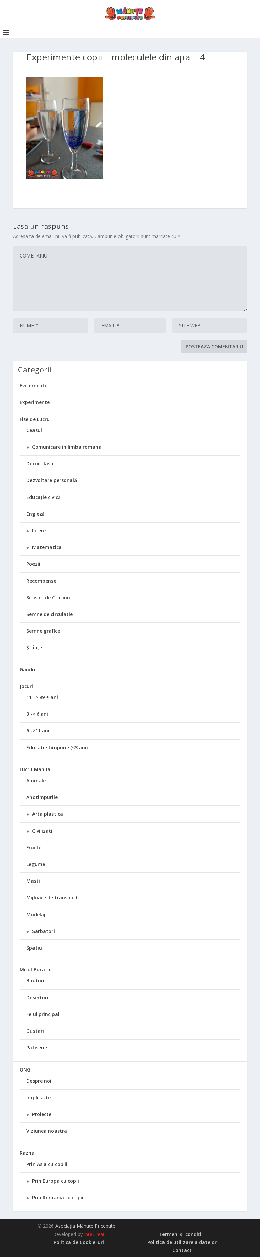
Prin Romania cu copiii (58, 1197)
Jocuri (26, 686)
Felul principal (42, 1014)
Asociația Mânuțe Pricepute (85, 1226)
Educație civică (43, 497)
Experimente (35, 402)
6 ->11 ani (37, 730)
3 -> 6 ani (37, 714)
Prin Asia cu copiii (46, 1164)
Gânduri (29, 669)
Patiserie (36, 1047)
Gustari (35, 1031)
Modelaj (35, 914)
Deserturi (37, 997)
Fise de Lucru (35, 419)
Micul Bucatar (36, 969)
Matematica (47, 547)
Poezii (33, 564)
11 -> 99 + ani (42, 697)
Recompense (41, 581)
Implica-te (38, 1097)
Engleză (35, 514)
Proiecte (41, 1114)
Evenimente (33, 385)
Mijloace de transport (52, 897)
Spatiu (34, 947)
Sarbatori (43, 931)
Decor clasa (39, 463)
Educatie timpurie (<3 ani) (57, 747)
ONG (25, 1069)
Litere (39, 530)
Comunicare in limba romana (67, 447)
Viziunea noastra (46, 1131)
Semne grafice (43, 630)
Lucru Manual (36, 769)
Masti (33, 881)
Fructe (33, 847)
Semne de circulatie (49, 614)
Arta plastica (47, 814)
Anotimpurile (42, 797)
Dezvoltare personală (51, 480)
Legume (35, 864)
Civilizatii (43, 831)
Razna (27, 1153)
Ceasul (34, 430)
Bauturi (35, 980)
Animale (36, 780)
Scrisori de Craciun (48, 597)
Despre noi (38, 1081)
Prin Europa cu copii (55, 1181)
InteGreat (94, 1234)
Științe (34, 647)
